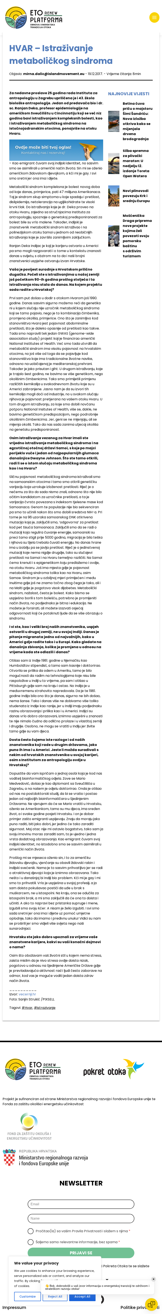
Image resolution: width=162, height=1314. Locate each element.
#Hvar (27, 1007)
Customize (27, 1296)
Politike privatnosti (140, 1307)
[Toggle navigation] (154, 17)
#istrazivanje (44, 1007)
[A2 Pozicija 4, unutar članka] (56, 149)
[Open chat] (151, 1304)
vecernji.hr (27, 994)
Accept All (82, 1296)
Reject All (55, 1296)
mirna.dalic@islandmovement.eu (53, 73)
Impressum (14, 1307)
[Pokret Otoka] (34, 17)
